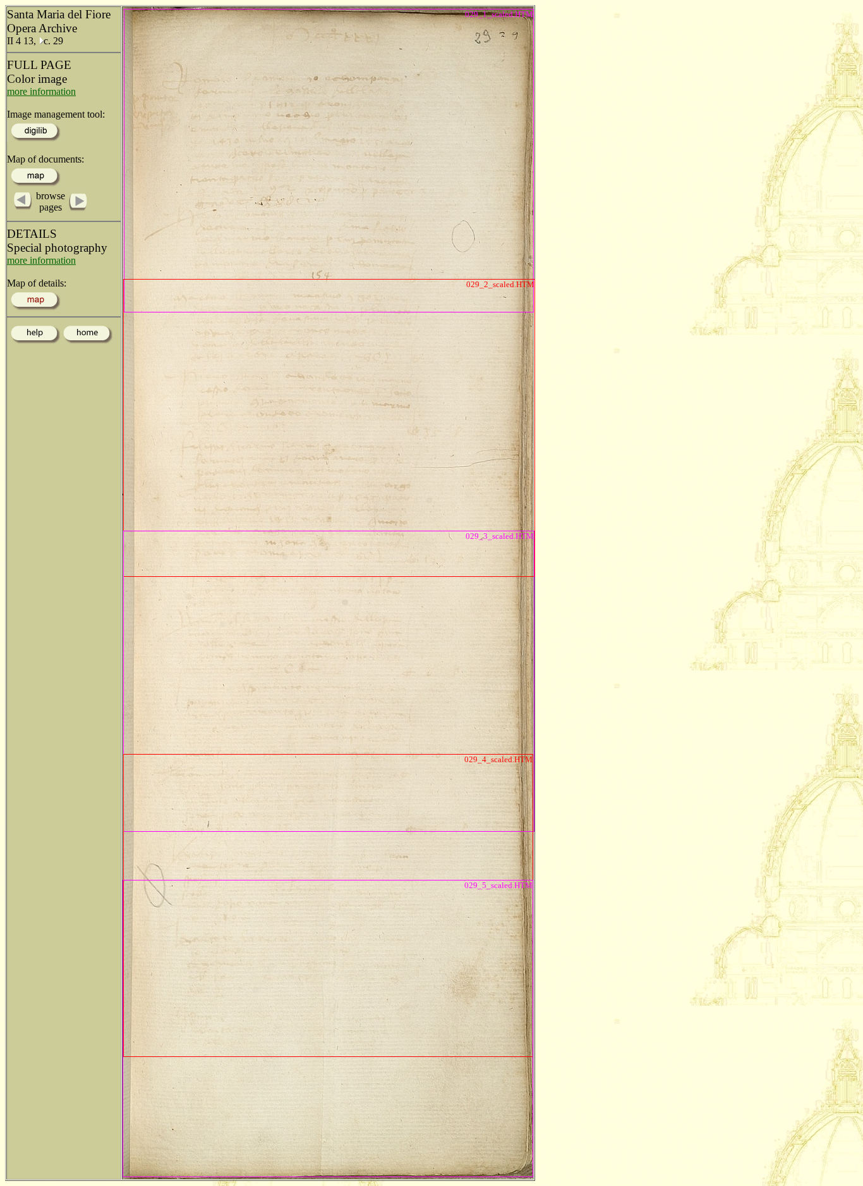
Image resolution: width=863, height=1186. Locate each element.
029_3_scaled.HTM (500, 536)
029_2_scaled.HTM (500, 284)
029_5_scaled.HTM (498, 885)
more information (41, 91)
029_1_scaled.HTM (499, 14)
